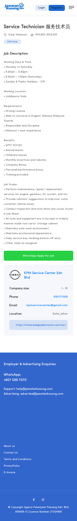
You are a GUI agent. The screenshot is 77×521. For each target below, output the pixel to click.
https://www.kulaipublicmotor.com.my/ (41, 325)
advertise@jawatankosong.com (41, 393)
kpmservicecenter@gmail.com (47, 305)
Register (56, 7)
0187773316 (60, 297)
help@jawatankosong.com (34, 389)
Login (41, 7)
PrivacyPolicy (12, 466)
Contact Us (11, 452)
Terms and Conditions (17, 459)
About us (9, 446)
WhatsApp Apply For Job (38, 255)
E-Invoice (9, 472)
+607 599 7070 (15, 380)
